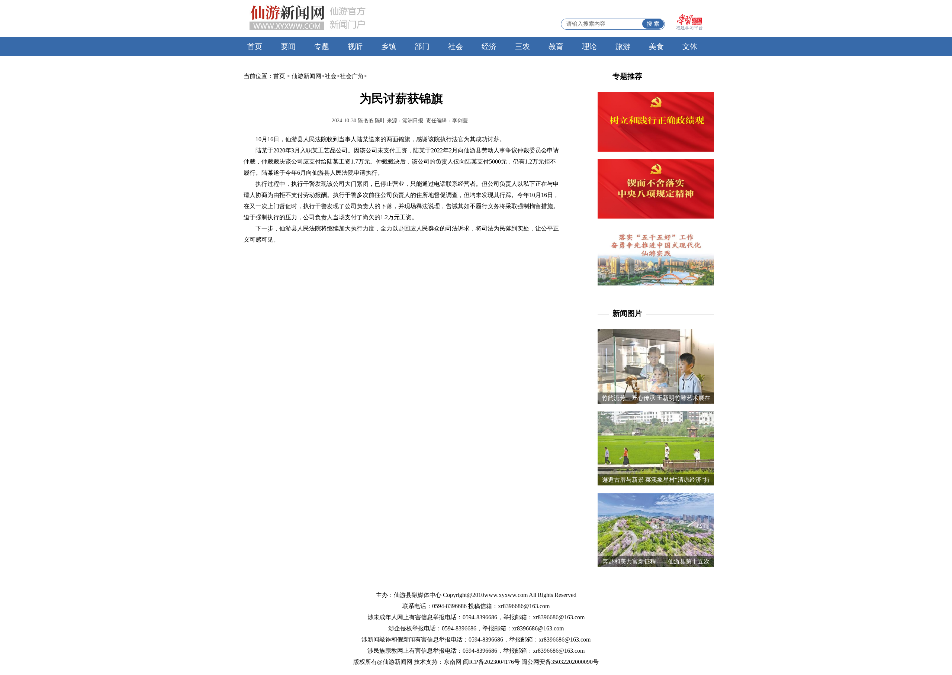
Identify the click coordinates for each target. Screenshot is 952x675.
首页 (254, 46)
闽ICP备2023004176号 (491, 662)
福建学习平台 (689, 27)
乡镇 (388, 46)
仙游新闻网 (306, 76)
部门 (422, 46)
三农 (522, 46)
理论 (589, 46)
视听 (355, 46)
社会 (455, 46)
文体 (689, 46)
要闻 (288, 46)
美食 (656, 46)
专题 (321, 46)
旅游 (622, 46)
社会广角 (352, 76)
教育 (556, 46)
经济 (489, 46)
